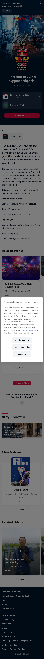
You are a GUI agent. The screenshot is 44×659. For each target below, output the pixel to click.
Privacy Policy (27, 330)
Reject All (22, 354)
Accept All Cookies (22, 347)
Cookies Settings (22, 340)
